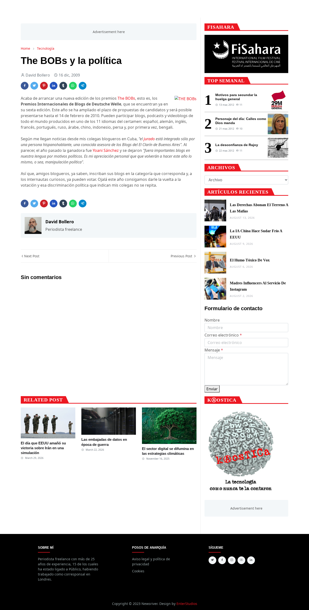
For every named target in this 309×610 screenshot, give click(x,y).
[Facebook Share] (24, 86)
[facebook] (222, 560)
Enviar (212, 389)
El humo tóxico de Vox (250, 260)
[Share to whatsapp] (73, 86)
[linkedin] (251, 560)
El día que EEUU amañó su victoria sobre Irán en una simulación (43, 448)
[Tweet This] (34, 86)
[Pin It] (44, 86)
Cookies (138, 571)
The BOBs (126, 98)
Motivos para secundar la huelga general (236, 97)
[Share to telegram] (82, 86)
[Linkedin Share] (53, 86)
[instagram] (232, 560)
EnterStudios (186, 603)
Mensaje (213, 350)
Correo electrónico (223, 335)
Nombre (212, 320)
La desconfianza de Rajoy (236, 145)
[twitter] (212, 560)
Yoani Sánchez (106, 150)
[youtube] (241, 560)
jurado (149, 138)
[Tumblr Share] (63, 86)
